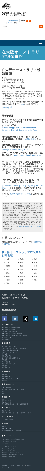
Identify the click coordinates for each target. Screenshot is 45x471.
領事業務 (4, 374)
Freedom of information (9, 467)
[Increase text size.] (30, 21)
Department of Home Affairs (9, 441)
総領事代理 (7, 107)
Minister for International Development (12, 455)
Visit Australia (5, 443)
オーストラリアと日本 (9, 346)
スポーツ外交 (6, 362)
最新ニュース (6, 411)
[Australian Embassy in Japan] (25, 318)
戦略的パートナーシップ (9, 352)
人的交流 (4, 366)
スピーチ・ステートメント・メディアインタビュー (18, 413)
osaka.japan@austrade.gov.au (15, 149)
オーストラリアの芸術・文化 (11, 358)
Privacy (12, 465)
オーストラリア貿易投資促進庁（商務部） (15, 335)
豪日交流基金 (6, 368)
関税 (3, 393)
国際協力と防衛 (6, 356)
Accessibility (29, 465)
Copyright (4, 465)
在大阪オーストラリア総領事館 (11, 430)
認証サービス (6, 376)
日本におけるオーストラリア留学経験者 (14, 348)
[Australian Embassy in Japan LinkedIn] (35, 318)
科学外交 (4, 360)
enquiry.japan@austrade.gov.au (27, 155)
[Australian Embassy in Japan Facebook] (4, 318)
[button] (8, 324)
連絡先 (4, 426)
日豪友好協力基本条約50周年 (11, 350)
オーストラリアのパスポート (11, 378)
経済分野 (4, 354)
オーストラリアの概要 (9, 329)
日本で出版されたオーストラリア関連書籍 (15, 404)
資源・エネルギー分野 (9, 364)
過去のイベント (6, 402)
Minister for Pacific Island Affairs (10, 453)
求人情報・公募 (6, 337)
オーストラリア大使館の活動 (11, 328)
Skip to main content (13, 20)
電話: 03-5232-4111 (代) (9, 310)
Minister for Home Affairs (8, 456)
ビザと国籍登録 (6, 387)
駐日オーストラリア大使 (9, 331)
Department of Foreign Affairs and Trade (13, 439)
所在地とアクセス (7, 428)
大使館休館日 (30, 139)
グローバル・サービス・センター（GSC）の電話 (22, 186)
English (10, 23)
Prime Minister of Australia (9, 447)
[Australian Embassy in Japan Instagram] (15, 318)
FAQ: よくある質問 (7, 420)
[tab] (22, 324)
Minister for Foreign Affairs (9, 449)
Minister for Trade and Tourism (10, 451)
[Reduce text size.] (27, 21)
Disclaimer (20, 465)
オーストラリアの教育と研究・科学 (13, 389)
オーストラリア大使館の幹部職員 (12, 333)
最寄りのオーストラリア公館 (29, 226)
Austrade (4, 445)
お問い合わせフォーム (20, 193)
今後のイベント (6, 400)
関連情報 (4, 380)
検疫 (3, 391)
